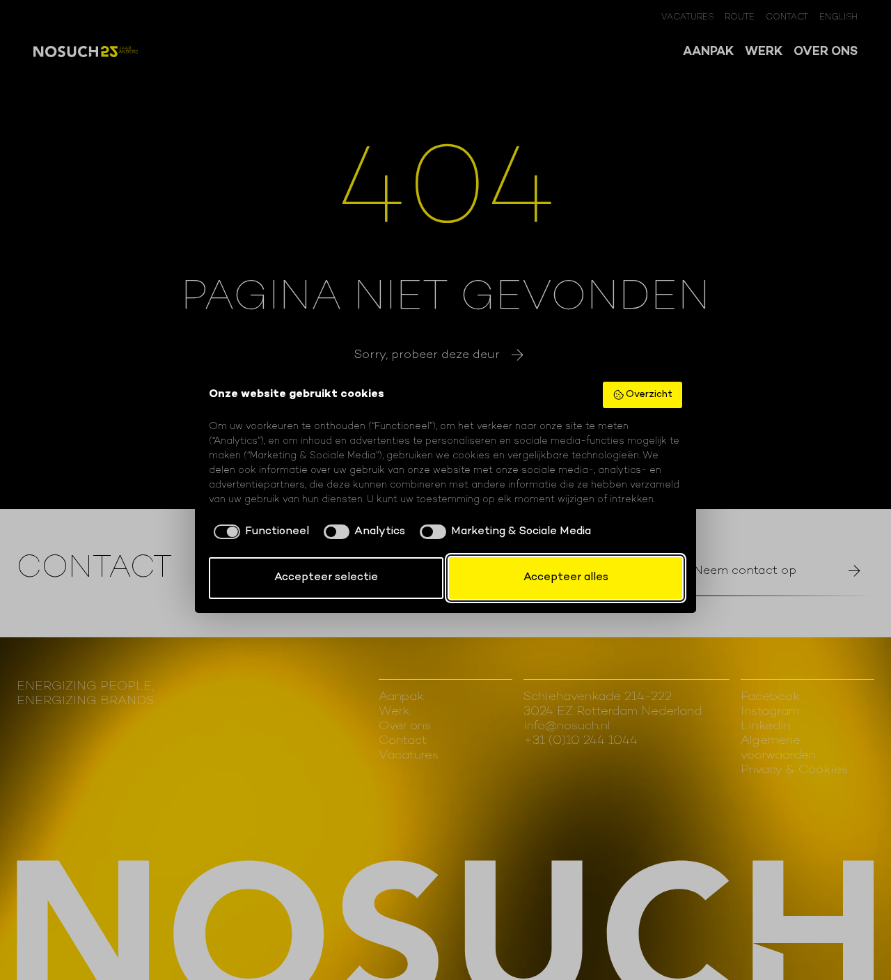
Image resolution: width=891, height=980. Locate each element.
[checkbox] (259, 532)
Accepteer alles (565, 577)
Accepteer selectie (326, 577)
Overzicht (649, 394)
